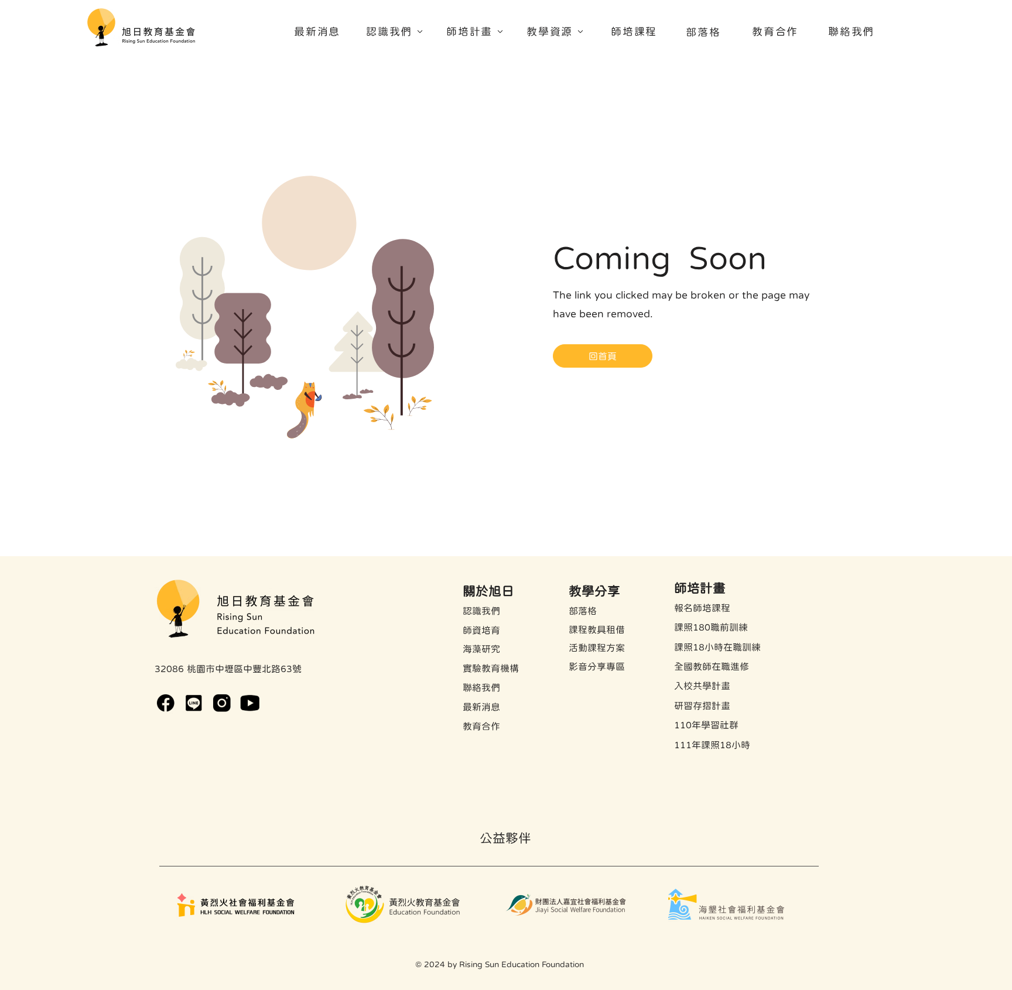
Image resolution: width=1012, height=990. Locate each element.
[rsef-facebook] (165, 703)
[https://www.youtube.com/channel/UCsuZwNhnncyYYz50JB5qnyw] (250, 703)
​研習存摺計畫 (702, 705)
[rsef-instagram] (222, 703)
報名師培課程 (702, 607)
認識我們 (481, 610)
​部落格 (583, 610)
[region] (399, 35)
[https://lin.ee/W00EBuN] (193, 703)
